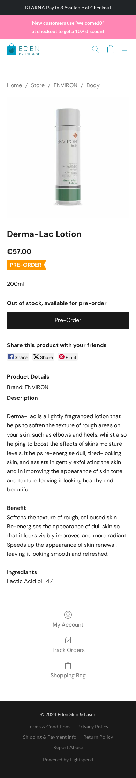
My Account (68, 624)
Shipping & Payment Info (49, 737)
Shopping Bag (68, 675)
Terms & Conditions (49, 726)
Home (14, 85)
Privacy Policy (92, 726)
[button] (24, 49)
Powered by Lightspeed (68, 759)
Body (93, 85)
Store (38, 85)
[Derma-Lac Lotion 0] (68, 157)
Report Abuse (68, 747)
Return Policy (98, 737)
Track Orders (68, 650)
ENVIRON (65, 85)
